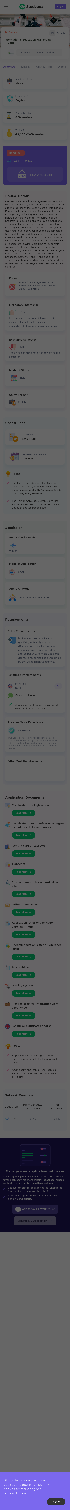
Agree (56, 1502)
